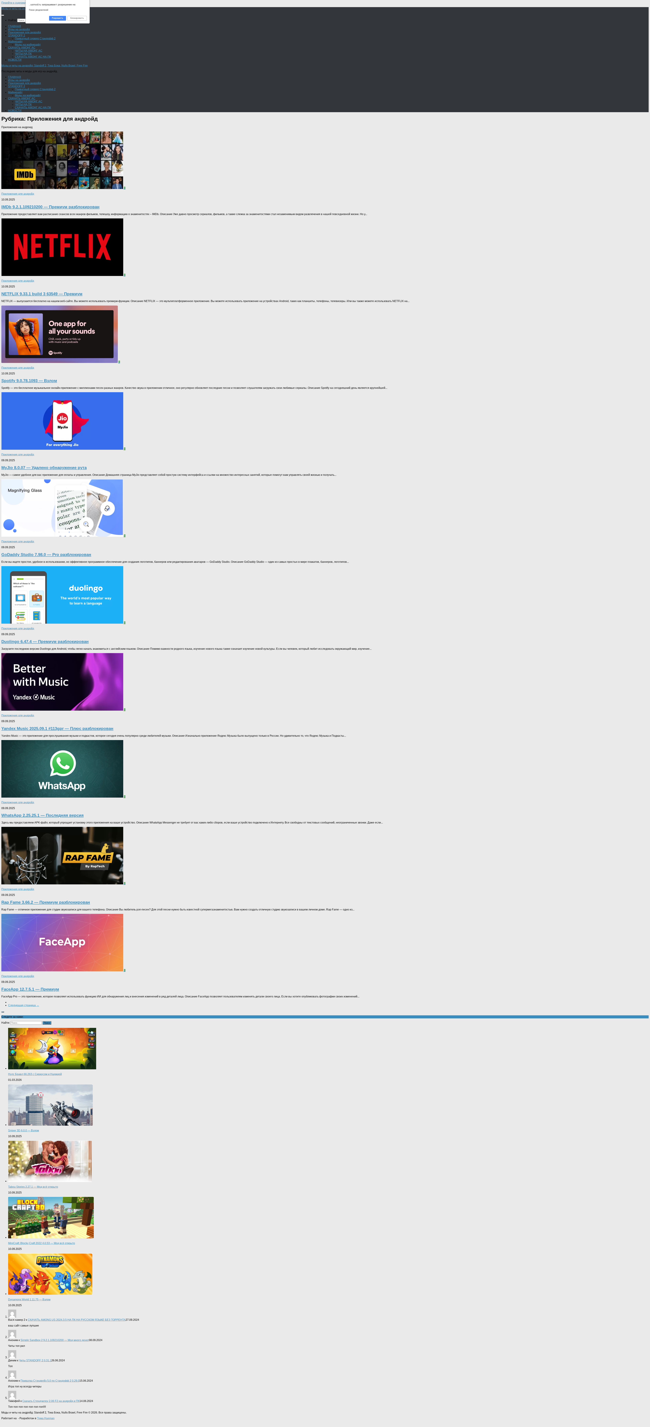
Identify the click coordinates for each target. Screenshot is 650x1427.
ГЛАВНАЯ (14, 26)
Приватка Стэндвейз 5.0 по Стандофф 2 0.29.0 (49, 1380)
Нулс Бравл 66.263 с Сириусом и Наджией (35, 1074)
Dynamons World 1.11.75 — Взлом (29, 1299)
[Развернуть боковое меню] (2, 1011)
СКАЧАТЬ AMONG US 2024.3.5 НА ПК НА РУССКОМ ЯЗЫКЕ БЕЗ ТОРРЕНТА (77, 1319)
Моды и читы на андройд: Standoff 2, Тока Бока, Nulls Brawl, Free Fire (44, 65)
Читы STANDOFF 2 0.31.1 (35, 1360)
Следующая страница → (23, 1005)
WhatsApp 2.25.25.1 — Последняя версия (42, 815)
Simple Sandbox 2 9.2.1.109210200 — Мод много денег (54, 1340)
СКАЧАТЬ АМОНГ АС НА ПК (33, 56)
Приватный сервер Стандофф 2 (35, 38)
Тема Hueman (46, 1418)
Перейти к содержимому (16, 2)
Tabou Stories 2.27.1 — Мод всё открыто (33, 1186)
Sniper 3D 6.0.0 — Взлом (23, 1130)
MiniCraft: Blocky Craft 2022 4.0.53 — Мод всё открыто (41, 1243)
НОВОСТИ (14, 59)
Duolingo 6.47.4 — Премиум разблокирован (45, 641)
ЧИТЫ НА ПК (23, 53)
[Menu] (2, 15)
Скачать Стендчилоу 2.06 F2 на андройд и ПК (51, 1401)
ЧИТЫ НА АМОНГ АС (28, 50)
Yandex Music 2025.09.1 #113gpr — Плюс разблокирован (57, 728)
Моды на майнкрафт (28, 44)
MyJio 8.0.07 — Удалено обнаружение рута (44, 467)
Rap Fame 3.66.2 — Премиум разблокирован (45, 902)
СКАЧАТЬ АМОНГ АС (21, 47)
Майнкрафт (15, 41)
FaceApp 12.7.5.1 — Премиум (30, 989)
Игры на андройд (19, 29)
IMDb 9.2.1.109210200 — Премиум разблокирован (50, 207)
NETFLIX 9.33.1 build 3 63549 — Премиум (41, 294)
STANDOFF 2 (16, 35)
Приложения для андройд (24, 32)
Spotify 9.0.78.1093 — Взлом (29, 380)
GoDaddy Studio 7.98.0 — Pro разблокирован (46, 554)
